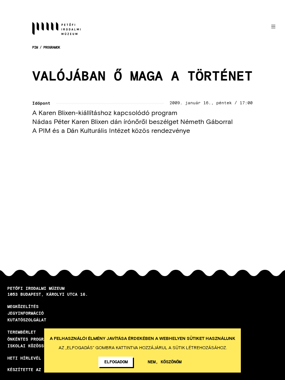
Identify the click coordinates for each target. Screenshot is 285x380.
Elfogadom (116, 361)
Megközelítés (23, 306)
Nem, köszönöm (164, 361)
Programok (51, 47)
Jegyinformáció (25, 313)
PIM (35, 47)
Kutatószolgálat (26, 319)
